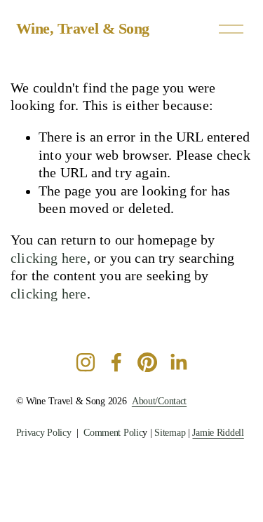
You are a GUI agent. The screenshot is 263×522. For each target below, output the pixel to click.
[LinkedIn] (178, 362)
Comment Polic (112, 432)
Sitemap (169, 432)
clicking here (49, 258)
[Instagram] (85, 362)
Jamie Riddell (217, 432)
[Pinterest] (147, 362)
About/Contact (159, 401)
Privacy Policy (44, 432)
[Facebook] (116, 362)
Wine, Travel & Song (83, 28)
